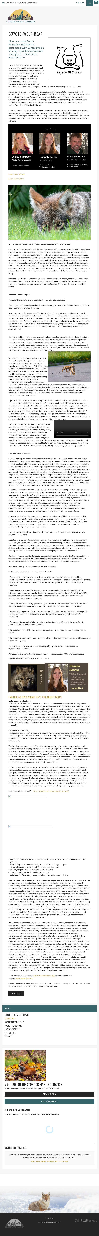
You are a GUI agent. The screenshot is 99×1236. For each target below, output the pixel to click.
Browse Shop (48, 1094)
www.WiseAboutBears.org (44, 975)
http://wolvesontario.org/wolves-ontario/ (51, 791)
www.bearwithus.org (23, 978)
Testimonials (10, 1033)
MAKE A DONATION (48, 1101)
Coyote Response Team (14, 1022)
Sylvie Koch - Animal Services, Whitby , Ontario (49, 1161)
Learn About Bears (16, 178)
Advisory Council (12, 1029)
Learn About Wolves (16, 174)
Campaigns (9, 1018)
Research (9, 1036)
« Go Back (16, 993)
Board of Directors (13, 1025)
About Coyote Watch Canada (17, 1014)
